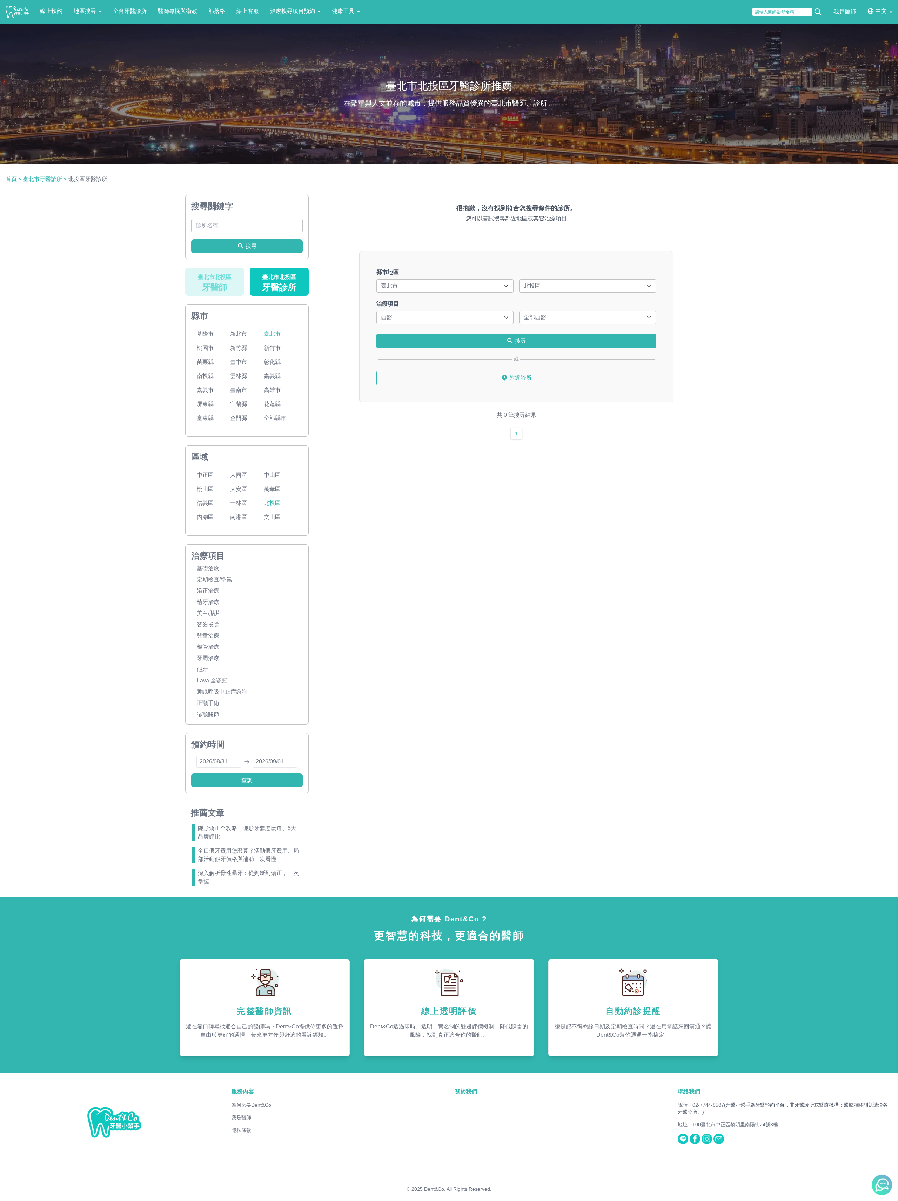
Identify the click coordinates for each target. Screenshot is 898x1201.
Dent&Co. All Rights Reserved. (457, 1189)
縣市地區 (387, 272)
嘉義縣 (272, 376)
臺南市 (238, 390)
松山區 (205, 489)
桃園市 (205, 348)
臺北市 (272, 334)
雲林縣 (238, 376)
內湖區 (205, 517)
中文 (881, 11)
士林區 (238, 503)
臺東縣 (205, 418)
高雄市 (272, 390)
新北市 (238, 334)
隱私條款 (241, 1130)
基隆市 (205, 334)
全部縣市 (275, 418)
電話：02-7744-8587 (701, 1105)
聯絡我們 (689, 1091)
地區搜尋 (85, 11)
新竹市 (272, 348)
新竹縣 (238, 348)
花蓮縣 (272, 404)
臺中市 (238, 362)
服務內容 (243, 1091)
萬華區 (272, 489)
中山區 (272, 475)
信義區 (205, 503)
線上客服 (247, 11)
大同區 (238, 475)
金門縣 (238, 418)
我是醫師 (844, 12)
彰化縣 (272, 362)
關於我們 (466, 1091)
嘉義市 (205, 390)
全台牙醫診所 (130, 11)
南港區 (238, 517)
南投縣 (205, 376)
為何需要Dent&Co (251, 1105)
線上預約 (51, 11)
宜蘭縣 (238, 404)
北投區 (272, 503)
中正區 (205, 475)
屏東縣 (205, 404)
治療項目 (387, 304)
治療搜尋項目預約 (292, 11)
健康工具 (343, 11)
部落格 (216, 11)
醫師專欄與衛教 (177, 11)
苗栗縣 (205, 362)
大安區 (238, 489)
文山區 (272, 517)
